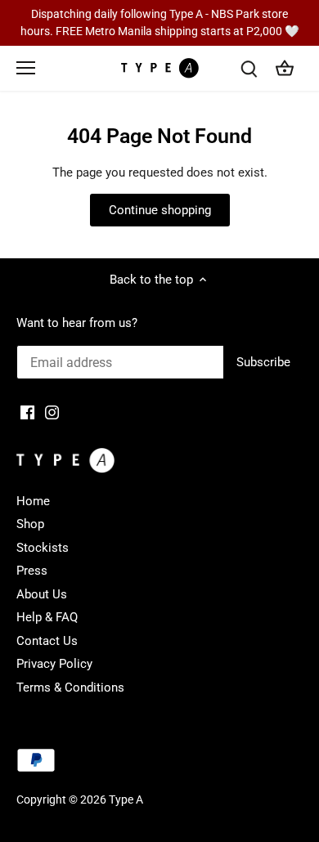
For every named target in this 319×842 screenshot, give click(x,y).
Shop (30, 524)
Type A (126, 799)
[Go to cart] (284, 68)
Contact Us (47, 641)
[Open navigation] (25, 67)
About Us (41, 594)
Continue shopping (160, 210)
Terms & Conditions (70, 687)
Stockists (42, 547)
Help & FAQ (47, 617)
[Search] (249, 68)
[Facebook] (27, 411)
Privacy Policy (54, 663)
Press (31, 570)
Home (33, 501)
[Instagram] (52, 411)
